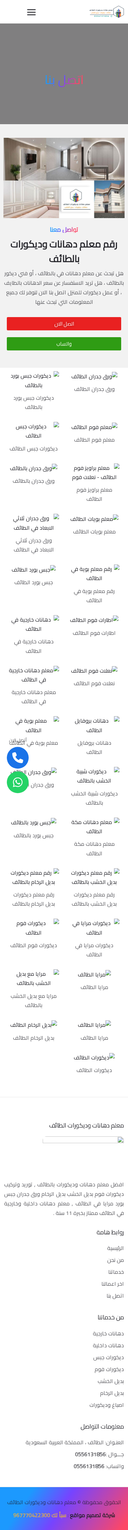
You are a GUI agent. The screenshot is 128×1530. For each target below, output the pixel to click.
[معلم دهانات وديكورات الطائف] (106, 11)
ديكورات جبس (108, 1357)
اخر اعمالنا (112, 1283)
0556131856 (90, 1454)
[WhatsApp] (18, 782)
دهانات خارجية (108, 1333)
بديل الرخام (112, 1393)
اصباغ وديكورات (106, 1405)
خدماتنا (116, 1272)
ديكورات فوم (109, 1369)
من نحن (115, 1260)
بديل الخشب (111, 1381)
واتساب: (99, 1466)
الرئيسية (115, 1248)
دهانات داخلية (108, 1345)
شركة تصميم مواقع (92, 1515)
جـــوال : (115, 1454)
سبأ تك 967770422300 (39, 1515)
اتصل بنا (115, 1295)
